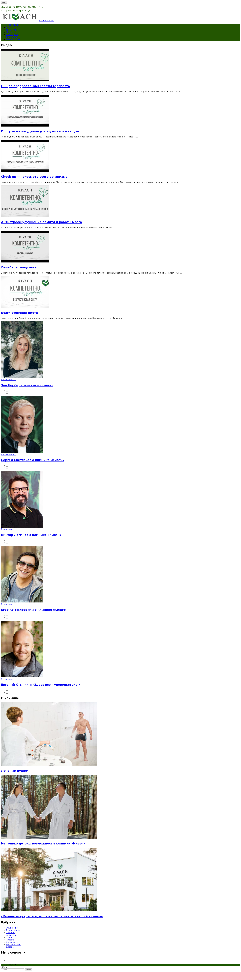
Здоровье (11, 935)
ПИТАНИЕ (11, 30)
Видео (9, 937)
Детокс (10, 32)
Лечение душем (14, 770)
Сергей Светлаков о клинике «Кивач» (32, 460)
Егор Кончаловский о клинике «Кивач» (34, 610)
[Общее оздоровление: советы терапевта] (25, 80)
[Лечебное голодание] (25, 262)
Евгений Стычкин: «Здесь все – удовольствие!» (40, 684)
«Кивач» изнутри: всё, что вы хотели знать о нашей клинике (52, 916)
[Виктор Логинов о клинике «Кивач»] (22, 527)
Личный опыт (13, 39)
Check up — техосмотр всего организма (34, 176)
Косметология (13, 37)
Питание (10, 932)
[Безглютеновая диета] (25, 307)
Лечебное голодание (19, 267)
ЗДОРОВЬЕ (12, 25)
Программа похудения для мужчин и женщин (40, 131)
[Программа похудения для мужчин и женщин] (25, 126)
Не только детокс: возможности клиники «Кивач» (43, 843)
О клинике (12, 928)
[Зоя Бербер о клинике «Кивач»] (22, 377)
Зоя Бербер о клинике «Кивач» (27, 385)
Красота (10, 27)
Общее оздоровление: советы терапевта (35, 86)
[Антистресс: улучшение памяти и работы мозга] (25, 216)
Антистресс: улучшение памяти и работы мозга (41, 222)
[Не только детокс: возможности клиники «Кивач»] (49, 838)
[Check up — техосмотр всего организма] (25, 171)
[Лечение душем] (49, 765)
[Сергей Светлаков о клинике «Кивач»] (22, 452)
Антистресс (12, 34)
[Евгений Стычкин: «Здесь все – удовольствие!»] (22, 676)
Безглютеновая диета (19, 312)
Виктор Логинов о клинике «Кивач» (31, 535)
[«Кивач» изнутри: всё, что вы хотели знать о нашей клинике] (49, 910)
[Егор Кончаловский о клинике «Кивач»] (22, 602)
